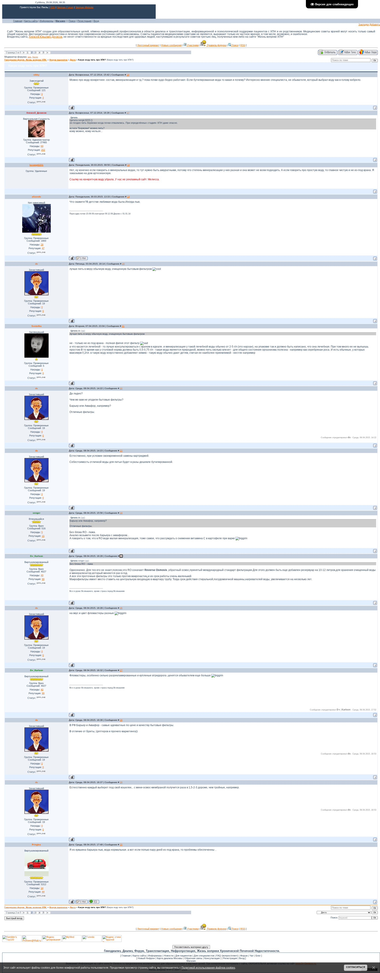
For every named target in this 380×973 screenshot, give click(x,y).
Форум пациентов (58, 60)
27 (121, 670)
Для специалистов (204, 955)
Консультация (212, 958)
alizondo (36, 196)
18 (128, 165)
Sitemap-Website (84, 7)
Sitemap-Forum (65, 7)
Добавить (374, 24)
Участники (192, 45)
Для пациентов (183, 955)
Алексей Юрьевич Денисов (45, 36)
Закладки (363, 24)
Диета (73, 60)
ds (36, 264)
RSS (52, 7)
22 (121, 388)
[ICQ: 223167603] (93, 901)
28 (121, 720)
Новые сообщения (171, 45)
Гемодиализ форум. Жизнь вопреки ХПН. (25, 60)
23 (121, 450)
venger (36, 513)
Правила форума (216, 45)
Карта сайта (31, 21)
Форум (244, 955)
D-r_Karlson (36, 556)
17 (128, 113)
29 (121, 782)
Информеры (46, 21)
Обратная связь (193, 958)
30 (121, 844)
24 (121, 513)
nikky (36, 75)
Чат (252, 955)
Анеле (35, 57)
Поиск (72, 21)
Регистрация (84, 21)
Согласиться (355, 967)
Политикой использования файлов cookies (208, 967)
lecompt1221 (36, 165)
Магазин (191, 961)
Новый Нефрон (146, 958)
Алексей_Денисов (36, 113)
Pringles (36, 844)
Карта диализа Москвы (169, 958)
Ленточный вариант (148, 45)
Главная (17, 21)
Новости (168, 955)
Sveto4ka (36, 326)
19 (128, 196)
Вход (96, 21)
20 (123, 264)
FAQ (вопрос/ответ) (227, 955)
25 (121, 556)
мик (29, 57)
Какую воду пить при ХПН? (92, 60)
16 (128, 75)
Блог (258, 955)
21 (123, 326)
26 (121, 608)
